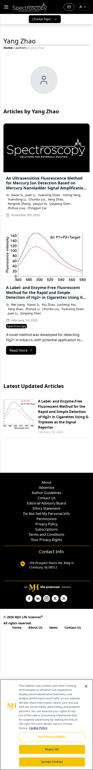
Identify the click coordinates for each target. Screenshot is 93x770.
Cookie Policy (38, 728)
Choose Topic (41, 19)
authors (21, 48)
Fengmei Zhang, (19, 204)
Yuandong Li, (17, 199)
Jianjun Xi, (40, 204)
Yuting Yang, (72, 195)
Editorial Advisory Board (46, 503)
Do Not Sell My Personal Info (46, 513)
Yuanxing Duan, (49, 195)
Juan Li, (31, 195)
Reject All (52, 749)
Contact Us (47, 498)
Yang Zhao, (56, 199)
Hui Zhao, (49, 304)
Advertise (46, 487)
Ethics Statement (46, 508)
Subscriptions (46, 529)
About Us (35, 627)
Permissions (47, 518)
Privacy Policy (46, 524)
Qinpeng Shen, (60, 204)
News (53, 627)
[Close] (86, 686)
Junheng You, (67, 304)
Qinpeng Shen (30, 313)
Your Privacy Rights (46, 539)
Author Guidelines (46, 492)
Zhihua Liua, (17, 208)
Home (8, 48)
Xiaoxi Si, (17, 195)
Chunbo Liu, (37, 199)
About (46, 482)
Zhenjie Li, (33, 309)
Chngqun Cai (36, 208)
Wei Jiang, (18, 304)
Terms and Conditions (46, 534)
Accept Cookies (52, 762)
